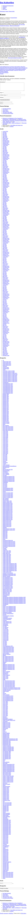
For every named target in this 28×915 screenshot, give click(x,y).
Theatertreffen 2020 (7, 827)
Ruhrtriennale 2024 (7, 742)
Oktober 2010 (5, 343)
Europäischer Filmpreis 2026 (8, 481)
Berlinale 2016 (6, 409)
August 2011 (5, 333)
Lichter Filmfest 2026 (7, 622)
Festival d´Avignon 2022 (8, 493)
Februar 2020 (5, 222)
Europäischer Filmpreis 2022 (8, 477)
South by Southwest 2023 (8, 779)
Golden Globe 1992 (7, 550)
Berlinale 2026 (6, 420)
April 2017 (5, 261)
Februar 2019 (5, 235)
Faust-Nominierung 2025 (8, 489)
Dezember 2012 (6, 319)
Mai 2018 (5, 246)
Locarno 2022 (5, 636)
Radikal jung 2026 (6, 727)
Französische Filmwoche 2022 (9, 542)
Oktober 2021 (5, 198)
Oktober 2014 (5, 296)
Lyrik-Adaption (6, 653)
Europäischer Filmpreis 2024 (8, 480)
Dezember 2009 (6, 355)
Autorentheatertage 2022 (8, 388)
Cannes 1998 (5, 434)
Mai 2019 (5, 232)
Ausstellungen (5, 382)
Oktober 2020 (5, 212)
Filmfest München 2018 (7, 511)
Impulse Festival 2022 (7, 589)
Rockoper (5, 731)
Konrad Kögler (14, 17)
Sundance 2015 (6, 788)
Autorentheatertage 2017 (8, 384)
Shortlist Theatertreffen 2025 (8, 770)
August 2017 (5, 256)
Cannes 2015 (5, 440)
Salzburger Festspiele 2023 (8, 747)
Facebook (5, 6)
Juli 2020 (4, 216)
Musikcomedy (5, 672)
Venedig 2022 (5, 857)
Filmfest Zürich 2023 (7, 524)
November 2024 (6, 155)
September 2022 (6, 186)
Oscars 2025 (5, 714)
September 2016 (6, 269)
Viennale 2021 (6, 864)
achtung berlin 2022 (7, 362)
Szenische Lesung (6, 800)
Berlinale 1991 (6, 397)
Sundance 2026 (6, 799)
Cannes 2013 (5, 439)
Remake (4, 729)
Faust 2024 (5, 485)
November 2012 (6, 320)
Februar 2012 (5, 326)
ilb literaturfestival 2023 (7, 585)
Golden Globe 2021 (7, 556)
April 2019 (5, 233)
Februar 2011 (5, 339)
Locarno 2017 (5, 632)
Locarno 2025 (5, 640)
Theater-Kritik (11, 11)
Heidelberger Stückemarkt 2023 (9, 574)
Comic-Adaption (6, 464)
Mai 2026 (5, 134)
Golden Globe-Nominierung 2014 (10, 568)
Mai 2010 (5, 349)
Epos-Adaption (6, 473)
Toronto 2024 (5, 842)
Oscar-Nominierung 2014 (8, 695)
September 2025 (6, 144)
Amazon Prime (6, 367)
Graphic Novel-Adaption (8, 572)
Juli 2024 (4, 160)
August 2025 (5, 145)
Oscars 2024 (5, 713)
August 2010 (5, 346)
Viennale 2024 (6, 867)
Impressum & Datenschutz (8, 5)
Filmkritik (5, 527)
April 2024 (5, 164)
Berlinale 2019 (6, 412)
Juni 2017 (5, 259)
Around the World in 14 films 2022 (10, 377)
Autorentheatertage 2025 (8, 391)
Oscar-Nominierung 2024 (8, 698)
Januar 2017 (5, 264)
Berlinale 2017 (6, 410)
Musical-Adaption (6, 671)
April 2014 (5, 303)
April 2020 (5, 219)
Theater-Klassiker (6, 814)
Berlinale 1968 (6, 394)
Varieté (4, 848)
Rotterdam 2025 (6, 736)
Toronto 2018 (5, 835)
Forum (4, 539)
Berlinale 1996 (6, 398)
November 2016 (6, 267)
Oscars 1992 (5, 701)
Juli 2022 (4, 188)
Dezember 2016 (6, 266)
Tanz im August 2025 (7, 803)
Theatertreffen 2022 (7, 829)
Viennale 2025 (6, 868)
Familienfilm (5, 482)
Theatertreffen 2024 (7, 831)
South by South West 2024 (8, 776)
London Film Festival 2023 (8, 649)
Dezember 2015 (6, 280)
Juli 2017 (4, 258)
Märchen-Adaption (6, 654)
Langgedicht (5, 617)
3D (3, 360)
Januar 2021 (5, 209)
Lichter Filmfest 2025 (7, 621)
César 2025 (5, 459)
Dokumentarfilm (6, 470)
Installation (5, 596)
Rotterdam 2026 (6, 737)
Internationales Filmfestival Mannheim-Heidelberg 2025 (14, 603)
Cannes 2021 (5, 447)
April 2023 (5, 177)
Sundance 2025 (6, 798)
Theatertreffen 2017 (7, 823)
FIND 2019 (5, 531)
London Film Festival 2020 (8, 647)
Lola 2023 (5, 641)
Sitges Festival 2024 (7, 773)
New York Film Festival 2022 (9, 683)
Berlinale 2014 (6, 405)
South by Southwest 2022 (8, 778)
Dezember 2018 (6, 238)
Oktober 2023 (5, 170)
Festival (4, 491)
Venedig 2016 (5, 850)
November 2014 (6, 295)
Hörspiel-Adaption (6, 576)
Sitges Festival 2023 (7, 772)
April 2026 (5, 136)
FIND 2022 (5, 534)
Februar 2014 (5, 305)
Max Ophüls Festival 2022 (8, 657)
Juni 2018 (5, 245)
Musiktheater (5, 673)
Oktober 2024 (5, 157)
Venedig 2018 (5, 852)
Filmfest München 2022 (7, 514)
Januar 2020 (5, 223)
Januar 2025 (5, 153)
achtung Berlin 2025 (7, 365)
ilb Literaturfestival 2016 (8, 583)
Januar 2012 (5, 327)
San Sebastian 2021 (7, 753)
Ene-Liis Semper (10, 66)
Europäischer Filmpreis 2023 (8, 478)
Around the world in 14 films (9, 370)
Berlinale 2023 (6, 417)
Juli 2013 (4, 313)
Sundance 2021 (6, 793)
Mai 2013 (5, 316)
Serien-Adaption (6, 762)
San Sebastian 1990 (7, 751)
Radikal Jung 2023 (6, 723)
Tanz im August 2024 (7, 802)
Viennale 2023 (6, 866)
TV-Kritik (5, 844)
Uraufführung (5, 846)
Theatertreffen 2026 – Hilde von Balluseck (11, 122)
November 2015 (6, 281)
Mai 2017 (5, 260)
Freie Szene (5, 547)
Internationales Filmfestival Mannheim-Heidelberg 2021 (14, 598)
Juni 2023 (5, 175)
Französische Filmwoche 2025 (9, 546)
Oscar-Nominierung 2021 (8, 697)
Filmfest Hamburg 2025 (7, 510)
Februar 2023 (5, 180)
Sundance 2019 (6, 791)
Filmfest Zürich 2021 (7, 521)
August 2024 (5, 159)
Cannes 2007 (5, 438)
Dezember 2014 (6, 294)
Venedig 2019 (5, 853)
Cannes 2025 (5, 452)
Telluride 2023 (6, 808)
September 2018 (6, 241)
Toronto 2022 (5, 839)
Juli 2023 (4, 174)
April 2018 (5, 247)
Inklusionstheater (6, 594)
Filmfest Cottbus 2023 (7, 502)
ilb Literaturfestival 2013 (8, 579)
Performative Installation (8, 719)
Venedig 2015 (5, 849)
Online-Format (6, 691)
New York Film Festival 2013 (9, 680)
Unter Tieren (5, 109)
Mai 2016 (5, 274)
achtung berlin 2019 (7, 361)
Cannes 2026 (5, 453)
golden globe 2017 (6, 553)
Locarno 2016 (5, 630)
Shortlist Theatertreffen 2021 (8, 765)
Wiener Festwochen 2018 (8, 872)
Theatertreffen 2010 (7, 820)
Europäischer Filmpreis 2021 (8, 476)
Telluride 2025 (6, 810)
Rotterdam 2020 (6, 734)
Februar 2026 (5, 138)
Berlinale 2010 (6, 401)
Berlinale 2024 (6, 418)
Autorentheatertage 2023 (8, 389)
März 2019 (5, 234)
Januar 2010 (5, 354)
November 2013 (6, 309)
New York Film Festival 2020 (9, 682)
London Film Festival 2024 (8, 650)
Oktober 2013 (5, 310)
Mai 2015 (5, 288)
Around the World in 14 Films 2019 (10, 374)
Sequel (4, 759)
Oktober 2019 (5, 226)
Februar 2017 (5, 263)
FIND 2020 (5, 532)
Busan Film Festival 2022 (8, 426)
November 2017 (6, 253)
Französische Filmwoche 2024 (9, 545)
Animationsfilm (6, 368)
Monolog (4, 662)
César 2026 (5, 460)
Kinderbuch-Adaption (7, 612)
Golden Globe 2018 (7, 554)
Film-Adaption (6, 498)
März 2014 (5, 304)
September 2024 (6, 158)
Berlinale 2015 (6, 408)
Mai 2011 (5, 336)
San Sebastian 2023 (7, 756)
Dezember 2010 (6, 341)
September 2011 (6, 332)
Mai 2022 (5, 190)
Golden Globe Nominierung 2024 (10, 564)
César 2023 (5, 457)
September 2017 (6, 255)
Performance (2, 11)
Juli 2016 (4, 271)
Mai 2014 (5, 302)
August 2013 (5, 312)
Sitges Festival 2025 (7, 774)
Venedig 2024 (5, 859)
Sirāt (14, 121)
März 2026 (5, 137)
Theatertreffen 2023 (7, 830)
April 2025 (5, 150)
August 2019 (5, 229)
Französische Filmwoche (8, 540)
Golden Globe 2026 (7, 562)
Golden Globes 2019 (7, 571)
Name (1, 92)
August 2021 (5, 201)
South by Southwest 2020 (8, 777)
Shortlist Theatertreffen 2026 (8, 771)
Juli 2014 (4, 299)
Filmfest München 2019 (7, 512)
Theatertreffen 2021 (7, 828)
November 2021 (6, 197)
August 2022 (5, 187)
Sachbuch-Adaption (7, 745)
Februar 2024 (5, 166)
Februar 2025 (5, 152)
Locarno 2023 (5, 637)
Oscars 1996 (5, 702)
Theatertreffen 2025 (7, 832)
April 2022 (5, 191)
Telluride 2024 (6, 809)
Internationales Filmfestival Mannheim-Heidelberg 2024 (14, 601)
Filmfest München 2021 (7, 513)
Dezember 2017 (6, 252)
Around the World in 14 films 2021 (10, 376)
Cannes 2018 (5, 444)
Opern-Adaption (6, 694)
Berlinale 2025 (6, 419)
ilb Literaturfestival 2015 (8, 582)
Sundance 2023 (6, 795)
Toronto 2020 (5, 837)
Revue (4, 730)
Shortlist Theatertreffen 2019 (8, 764)
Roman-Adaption (6, 733)
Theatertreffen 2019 (7, 825)
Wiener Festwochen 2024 (8, 874)
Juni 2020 (5, 217)
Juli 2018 (4, 244)
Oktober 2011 (5, 331)
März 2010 (5, 352)
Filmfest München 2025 (7, 518)
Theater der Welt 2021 (18, 70)
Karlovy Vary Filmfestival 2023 (9, 607)
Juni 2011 (5, 335)
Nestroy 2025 (5, 678)
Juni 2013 (5, 314)
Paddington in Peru (22, 119)
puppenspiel (5, 721)
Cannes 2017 (5, 442)
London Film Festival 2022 (8, 648)
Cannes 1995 (5, 433)
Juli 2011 (4, 334)
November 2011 (6, 329)
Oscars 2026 (5, 715)
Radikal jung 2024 (6, 724)
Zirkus (4, 878)
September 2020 (6, 213)
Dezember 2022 (6, 182)
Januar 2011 (5, 340)
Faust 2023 (5, 484)
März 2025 (5, 151)
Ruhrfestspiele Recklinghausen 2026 (10, 740)
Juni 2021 (5, 203)
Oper (4, 692)
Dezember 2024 (6, 154)
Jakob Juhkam (17, 66)
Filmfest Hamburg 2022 (7, 506)
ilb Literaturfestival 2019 (8, 584)
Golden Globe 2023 (7, 558)
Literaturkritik (5, 625)
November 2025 (6, 141)
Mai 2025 (5, 148)
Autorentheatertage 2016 (8, 383)
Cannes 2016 (5, 441)
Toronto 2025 (5, 843)
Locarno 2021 (5, 635)
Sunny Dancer (6, 111)
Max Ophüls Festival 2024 (8, 659)
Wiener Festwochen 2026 (8, 877)
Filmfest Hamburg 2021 (7, 505)
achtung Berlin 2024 (7, 363)
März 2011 (5, 338)
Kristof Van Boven (9, 67)
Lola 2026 (5, 644)
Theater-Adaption (6, 813)
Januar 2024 (5, 167)
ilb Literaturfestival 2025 (8, 588)
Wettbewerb (5, 871)
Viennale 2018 (6, 863)
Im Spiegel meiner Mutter (8, 113)
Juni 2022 (5, 189)
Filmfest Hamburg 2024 (7, 509)
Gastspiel (4, 548)
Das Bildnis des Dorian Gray (17, 125)
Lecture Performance (7, 619)
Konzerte (4, 614)
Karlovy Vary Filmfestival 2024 (9, 608)
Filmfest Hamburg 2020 (7, 504)
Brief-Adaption (6, 425)
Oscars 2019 (5, 707)
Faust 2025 (5, 487)
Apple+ (4, 369)
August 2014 (5, 298)
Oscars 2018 (5, 706)
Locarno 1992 (5, 629)
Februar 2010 (5, 353)
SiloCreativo (23, 913)
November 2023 (6, 169)
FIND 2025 (5, 536)
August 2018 (5, 242)
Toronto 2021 (5, 838)
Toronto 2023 (5, 841)
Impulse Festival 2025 (7, 591)
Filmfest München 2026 (7, 519)
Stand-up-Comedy (6, 784)
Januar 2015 (5, 292)
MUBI (4, 663)
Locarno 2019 (5, 634)
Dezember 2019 (6, 224)
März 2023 (5, 179)
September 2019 (6, 227)
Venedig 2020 (5, 854)
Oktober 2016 (5, 268)
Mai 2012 (5, 325)
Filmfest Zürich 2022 (7, 523)
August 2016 (5, 270)
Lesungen (5, 620)
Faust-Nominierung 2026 (8, 490)
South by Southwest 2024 (8, 780)
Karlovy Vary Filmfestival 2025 (9, 610)
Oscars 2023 (5, 712)
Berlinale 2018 (6, 411)
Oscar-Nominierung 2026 (8, 700)
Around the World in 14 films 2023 (10, 379)
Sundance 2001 (6, 787)
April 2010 (5, 350)
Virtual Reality (6, 870)
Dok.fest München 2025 (8, 469)
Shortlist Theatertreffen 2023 (8, 767)
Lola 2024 (5, 642)
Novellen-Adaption (7, 690)
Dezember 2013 (6, 307)
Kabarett (4, 605)
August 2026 (5, 131)
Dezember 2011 (6, 328)
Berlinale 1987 (6, 395)
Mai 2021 (5, 204)
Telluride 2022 (6, 807)
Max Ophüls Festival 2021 (8, 656)
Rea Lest (6, 69)
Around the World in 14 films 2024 (10, 380)
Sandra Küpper (11, 69)
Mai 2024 (5, 162)
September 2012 (6, 323)
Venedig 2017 (5, 851)
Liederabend (5, 623)
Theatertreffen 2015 (7, 821)
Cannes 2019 (5, 445)
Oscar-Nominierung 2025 (8, 699)
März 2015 (5, 290)
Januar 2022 (5, 195)
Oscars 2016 (5, 704)
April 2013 (5, 317)
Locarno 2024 (5, 639)
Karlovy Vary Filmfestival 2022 (9, 606)
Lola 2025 (5, 643)
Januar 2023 (5, 181)
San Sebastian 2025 (7, 758)
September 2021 (6, 199)
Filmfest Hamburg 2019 (7, 503)
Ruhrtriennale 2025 (7, 743)
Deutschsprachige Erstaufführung (9, 466)
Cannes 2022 (5, 448)
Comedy (4, 463)
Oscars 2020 (5, 708)
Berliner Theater (6, 422)
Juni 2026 (5, 133)
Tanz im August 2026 (7, 805)
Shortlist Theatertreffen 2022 (8, 766)
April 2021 (5, 205)
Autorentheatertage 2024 (8, 390)
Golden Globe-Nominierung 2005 (10, 567)
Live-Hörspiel (5, 627)
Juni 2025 (5, 147)
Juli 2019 (4, 230)
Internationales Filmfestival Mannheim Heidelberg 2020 (14, 597)
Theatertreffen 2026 (7, 834)
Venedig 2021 (5, 856)
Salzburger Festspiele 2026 (8, 750)
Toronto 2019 (5, 836)
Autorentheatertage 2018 (8, 386)
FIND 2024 (5, 535)
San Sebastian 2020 (7, 752)
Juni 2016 (5, 273)
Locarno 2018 (5, 633)
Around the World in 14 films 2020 (10, 375)
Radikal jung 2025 (6, 726)
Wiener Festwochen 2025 (8, 875)
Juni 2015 (5, 287)
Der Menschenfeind (7, 108)
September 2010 (6, 345)
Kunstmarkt (15, 67)
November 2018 (6, 239)
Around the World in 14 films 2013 (10, 373)
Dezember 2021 (6, 196)
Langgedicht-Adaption (7, 618)
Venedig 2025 (5, 860)
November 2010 (6, 342)
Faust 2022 (5, 483)
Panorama (5, 716)
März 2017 (5, 262)
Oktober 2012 (5, 321)
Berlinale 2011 (6, 402)
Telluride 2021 (6, 806)
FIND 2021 (5, 533)
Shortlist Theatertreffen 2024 (8, 769)
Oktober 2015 (5, 282)
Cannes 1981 (5, 431)
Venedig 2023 (5, 858)
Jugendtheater (5, 604)
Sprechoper (5, 783)
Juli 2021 (4, 202)
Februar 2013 (5, 318)
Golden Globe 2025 (7, 561)
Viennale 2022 (6, 865)
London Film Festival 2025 (8, 651)
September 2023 (6, 172)
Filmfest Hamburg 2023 (7, 507)
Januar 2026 (5, 139)
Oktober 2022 (5, 184)
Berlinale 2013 (6, 404)
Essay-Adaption (6, 474)
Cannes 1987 (5, 432)
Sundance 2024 (6, 796)
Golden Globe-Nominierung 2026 (10, 570)
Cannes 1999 (5, 435)
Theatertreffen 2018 (7, 824)
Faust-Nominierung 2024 (8, 488)
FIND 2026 (5, 538)
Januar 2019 (5, 237)
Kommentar (3, 82)
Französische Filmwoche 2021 (9, 541)
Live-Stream (5, 628)
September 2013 (6, 311)
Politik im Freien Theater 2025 (9, 720)
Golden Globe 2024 (7, 560)
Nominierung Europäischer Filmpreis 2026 (11, 688)
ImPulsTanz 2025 (6, 593)
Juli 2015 (4, 285)
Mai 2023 (5, 176)
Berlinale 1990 (6, 396)
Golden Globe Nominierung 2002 (10, 563)
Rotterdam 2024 (6, 735)
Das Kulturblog (7, 2)
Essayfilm (5, 475)
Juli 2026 (4, 132)
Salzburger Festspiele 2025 (8, 749)
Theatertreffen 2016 (7, 822)
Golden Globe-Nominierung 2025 (10, 569)
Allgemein (5, 366)
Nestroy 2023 (5, 676)
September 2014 (6, 297)
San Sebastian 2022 (7, 755)
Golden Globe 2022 (7, 557)
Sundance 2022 (6, 794)
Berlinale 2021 (6, 415)
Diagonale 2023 (6, 467)
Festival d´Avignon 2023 (8, 495)
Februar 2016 (5, 277)
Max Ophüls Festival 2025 (8, 661)
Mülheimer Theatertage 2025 (9, 668)
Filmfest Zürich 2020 (7, 520)
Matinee (4, 655)
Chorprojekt (5, 462)
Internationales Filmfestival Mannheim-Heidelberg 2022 (14, 599)
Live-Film (5, 626)
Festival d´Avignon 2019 (8, 492)
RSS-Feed (5, 9)
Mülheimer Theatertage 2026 (9, 669)
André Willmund (3, 66)
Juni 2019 (5, 231)
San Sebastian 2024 (7, 757)
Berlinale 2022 (6, 416)
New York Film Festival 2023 (9, 684)
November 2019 (6, 225)
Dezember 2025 (6, 140)
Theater (4, 812)
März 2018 (5, 248)
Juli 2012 (4, 324)
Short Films (5, 763)
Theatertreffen (5, 818)
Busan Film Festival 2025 (8, 430)
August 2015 (5, 284)
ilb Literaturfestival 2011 (8, 577)
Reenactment (5, 728)
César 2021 (5, 455)
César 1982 (5, 454)
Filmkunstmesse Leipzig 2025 (9, 529)
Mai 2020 (5, 218)
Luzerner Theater (21, 67)
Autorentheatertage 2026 (8, 392)
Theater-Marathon (6, 816)
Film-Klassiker (6, 499)
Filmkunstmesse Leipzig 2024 (9, 528)
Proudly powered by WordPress (6, 913)
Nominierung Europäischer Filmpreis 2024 (11, 687)
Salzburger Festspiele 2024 (8, 748)
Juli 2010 (4, 347)
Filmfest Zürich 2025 (7, 526)
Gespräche (5, 549)
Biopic (4, 424)
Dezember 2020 (6, 210)
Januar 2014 (5, 306)
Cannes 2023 (5, 449)
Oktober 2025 (5, 143)
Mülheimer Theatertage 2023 (9, 665)
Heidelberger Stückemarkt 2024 (9, 575)
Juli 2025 (4, 146)
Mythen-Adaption (6, 675)
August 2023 (5, 173)
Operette (4, 693)
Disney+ (4, 468)
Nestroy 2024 (5, 677)
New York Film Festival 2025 (9, 686)
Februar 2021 (5, 208)
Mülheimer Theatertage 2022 (9, 664)
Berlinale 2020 (6, 413)
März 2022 (5, 193)
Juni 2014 (5, 300)
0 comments (5, 71)
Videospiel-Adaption (7, 861)
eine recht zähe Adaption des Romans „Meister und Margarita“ (12, 25)
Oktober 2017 (5, 254)
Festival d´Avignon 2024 (8, 496)
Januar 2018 (5, 251)
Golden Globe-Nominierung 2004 (10, 565)
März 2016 (5, 276)
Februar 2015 (5, 291)
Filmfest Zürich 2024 (7, 525)
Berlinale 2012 (6, 403)
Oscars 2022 (5, 711)
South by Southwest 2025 (8, 781)
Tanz (4, 801)
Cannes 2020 (5, 446)
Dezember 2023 (6, 168)
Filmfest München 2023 (7, 516)
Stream (6, 11)
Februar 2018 (5, 249)
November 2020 (6, 211)
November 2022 (6, 183)
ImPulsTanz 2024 (6, 592)
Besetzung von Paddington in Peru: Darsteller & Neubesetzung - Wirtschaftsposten (12, 119)
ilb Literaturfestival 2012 (8, 578)
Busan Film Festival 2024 (8, 428)
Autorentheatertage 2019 (8, 387)
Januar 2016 (5, 278)
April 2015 (5, 289)
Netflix (4, 679)
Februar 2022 (5, 194)
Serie (4, 760)
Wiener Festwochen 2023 (8, 873)
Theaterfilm (5, 817)
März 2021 (5, 206)
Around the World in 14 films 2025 (10, 381)
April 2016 (5, 275)
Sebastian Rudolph (10, 70)
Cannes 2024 (5, 451)
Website (1, 97)
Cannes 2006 (5, 437)
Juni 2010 (5, 348)
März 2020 (5, 220)
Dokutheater (5, 471)
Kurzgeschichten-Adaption (8, 615)
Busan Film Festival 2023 (8, 427)
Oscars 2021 (5, 709)
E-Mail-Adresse (3, 95)
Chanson (4, 461)
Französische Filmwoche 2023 (9, 543)
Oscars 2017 (5, 705)
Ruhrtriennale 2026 (7, 744)
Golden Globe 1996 (7, 552)
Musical (4, 670)
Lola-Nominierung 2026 (8, 646)
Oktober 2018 (5, 240)
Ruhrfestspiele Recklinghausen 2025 (10, 738)
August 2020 (5, 215)
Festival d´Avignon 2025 (8, 497)
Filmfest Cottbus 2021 (7, 500)
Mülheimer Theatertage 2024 (9, 666)
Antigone (11, 126)
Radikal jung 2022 (6, 722)
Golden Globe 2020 (7, 555)
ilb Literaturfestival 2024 (8, 586)
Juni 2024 (5, 161)
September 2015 (6, 283)
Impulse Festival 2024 (7, 590)
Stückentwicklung (6, 786)
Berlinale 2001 (6, 399)
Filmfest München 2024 (7, 517)
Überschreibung (6, 845)
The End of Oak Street (7, 112)
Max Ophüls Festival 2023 (8, 658)
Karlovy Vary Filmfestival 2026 (9, 611)
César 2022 (5, 456)
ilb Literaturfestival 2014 (8, 581)
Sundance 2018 (6, 789)
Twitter (4, 8)
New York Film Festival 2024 (9, 685)
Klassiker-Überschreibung (8, 613)
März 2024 (5, 165)
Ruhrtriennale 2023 (7, 741)
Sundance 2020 (6, 792)
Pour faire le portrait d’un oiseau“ (15, 57)
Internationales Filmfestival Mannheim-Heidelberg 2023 (14, 600)
